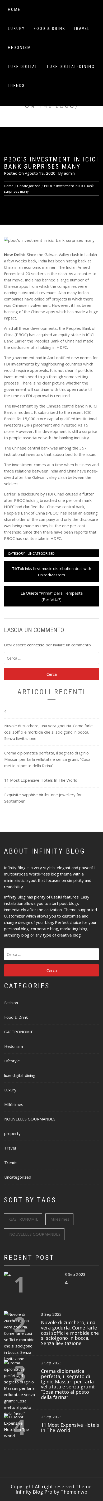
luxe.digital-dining (71, 66)
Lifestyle (12, 1060)
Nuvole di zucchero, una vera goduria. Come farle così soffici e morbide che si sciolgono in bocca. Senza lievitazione (48, 732)
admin (69, 173)
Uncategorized (41, 553)
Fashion (11, 1002)
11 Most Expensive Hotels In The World (40, 780)
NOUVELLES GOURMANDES (29, 1119)
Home (14, 9)
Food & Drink (49, 28)
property (12, 1133)
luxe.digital (23, 66)
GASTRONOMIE (18, 1031)
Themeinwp (73, 1492)
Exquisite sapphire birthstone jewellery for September (43, 798)
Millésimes (13, 1104)
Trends (16, 85)
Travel (81, 28)
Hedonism (19, 47)
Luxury (16, 28)
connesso (36, 644)
